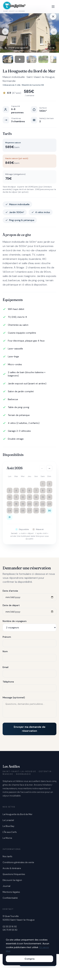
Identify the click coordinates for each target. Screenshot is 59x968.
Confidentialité (10, 898)
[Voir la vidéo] (19, 59)
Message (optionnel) (14, 697)
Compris (30, 958)
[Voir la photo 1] (8, 59)
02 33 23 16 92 (10, 926)
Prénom (7, 636)
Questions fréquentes (14, 874)
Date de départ (11, 605)
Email (5, 667)
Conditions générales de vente (18, 862)
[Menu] (53, 6)
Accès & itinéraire (12, 868)
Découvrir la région (12, 880)
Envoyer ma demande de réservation (29, 729)
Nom (5, 651)
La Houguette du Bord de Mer (17, 814)
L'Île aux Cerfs (10, 832)
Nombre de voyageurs (15, 621)
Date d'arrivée (10, 590)
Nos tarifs (7, 856)
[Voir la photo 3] (31, 59)
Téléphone (8, 681)
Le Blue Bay (8, 826)
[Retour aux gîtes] (53, 16)
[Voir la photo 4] (43, 59)
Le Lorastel (8, 820)
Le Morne (7, 838)
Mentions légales (11, 892)
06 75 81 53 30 (10, 929)
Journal (6, 886)
